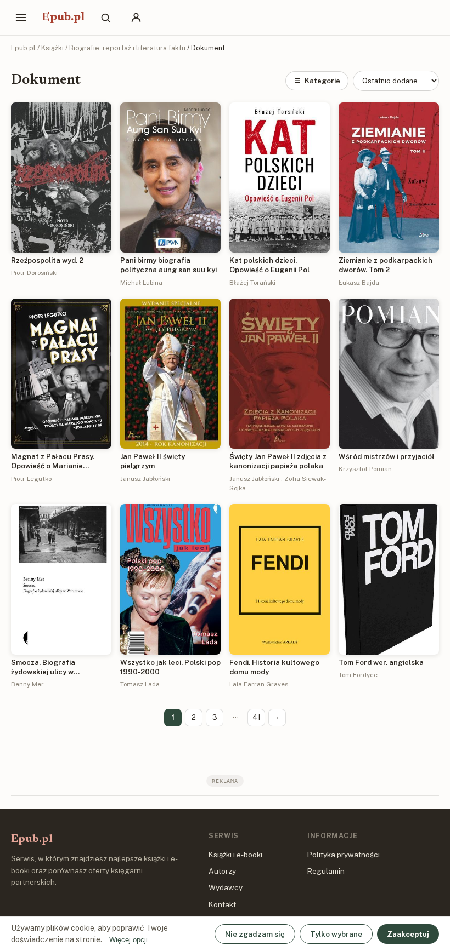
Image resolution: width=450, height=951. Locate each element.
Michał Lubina (141, 283)
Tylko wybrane (336, 934)
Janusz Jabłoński (145, 479)
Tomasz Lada (140, 684)
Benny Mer (27, 684)
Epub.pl (63, 18)
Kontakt (222, 904)
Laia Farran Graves (258, 684)
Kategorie (322, 81)
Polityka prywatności (343, 854)
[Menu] (21, 17)
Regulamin (326, 871)
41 (256, 717)
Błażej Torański (252, 283)
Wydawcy (226, 887)
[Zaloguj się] (136, 17)
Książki (52, 48)
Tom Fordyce (358, 675)
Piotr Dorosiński (34, 273)
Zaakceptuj (408, 934)
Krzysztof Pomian (365, 469)
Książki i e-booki (235, 854)
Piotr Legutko (31, 479)
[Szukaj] (105, 17)
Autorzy (222, 871)
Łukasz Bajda (359, 283)
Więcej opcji (128, 940)
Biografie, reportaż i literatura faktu (127, 48)
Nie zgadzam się (255, 934)
